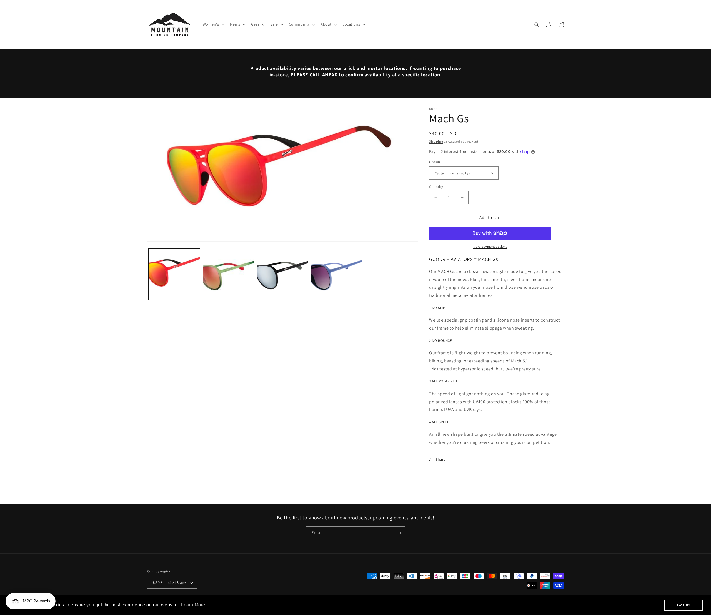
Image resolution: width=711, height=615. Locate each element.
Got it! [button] (683, 605)
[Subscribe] (399, 532)
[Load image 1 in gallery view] (174, 274)
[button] (213, 24)
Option (434, 162)
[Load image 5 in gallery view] (228, 274)
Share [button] (440, 459)
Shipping (436, 141)
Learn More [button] (193, 604)
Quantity (436, 186)
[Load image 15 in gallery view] (336, 274)
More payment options (490, 246)
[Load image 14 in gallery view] (282, 274)
